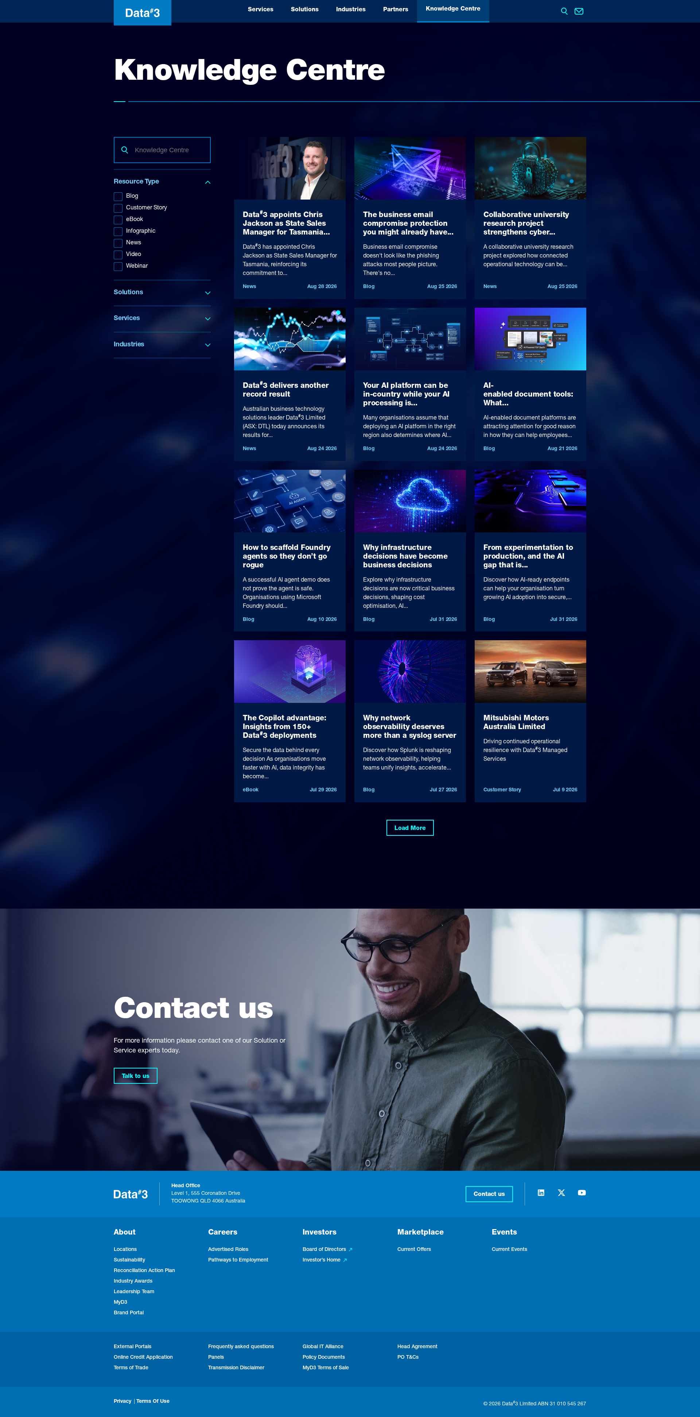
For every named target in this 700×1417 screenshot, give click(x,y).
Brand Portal (129, 1313)
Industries (351, 10)
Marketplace (420, 1233)
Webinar (137, 266)
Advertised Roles (228, 1249)
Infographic (141, 232)
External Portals (132, 1347)
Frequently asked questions (241, 1347)
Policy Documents (324, 1357)
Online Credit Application (143, 1357)
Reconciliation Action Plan (144, 1271)
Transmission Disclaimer (236, 1368)
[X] (561, 1195)
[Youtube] (582, 1195)
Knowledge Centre (453, 9)
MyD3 (120, 1302)
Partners (395, 10)
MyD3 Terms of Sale (326, 1368)
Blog (132, 197)
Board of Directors (324, 1249)
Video (133, 255)
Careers (222, 1233)
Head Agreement (417, 1347)
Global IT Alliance (323, 1347)
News (133, 243)
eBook (134, 220)
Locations (125, 1249)
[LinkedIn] (541, 1195)
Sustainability (129, 1260)
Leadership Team (134, 1292)
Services (260, 10)
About (125, 1233)
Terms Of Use (153, 1401)
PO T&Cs (408, 1357)
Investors (320, 1233)
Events (504, 1233)
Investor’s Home (322, 1260)
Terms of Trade (131, 1368)
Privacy (122, 1401)
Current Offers (414, 1249)
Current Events (509, 1249)
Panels (216, 1357)
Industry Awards (133, 1281)
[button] (489, 1194)
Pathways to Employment (238, 1260)
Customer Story (146, 208)
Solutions (305, 10)
